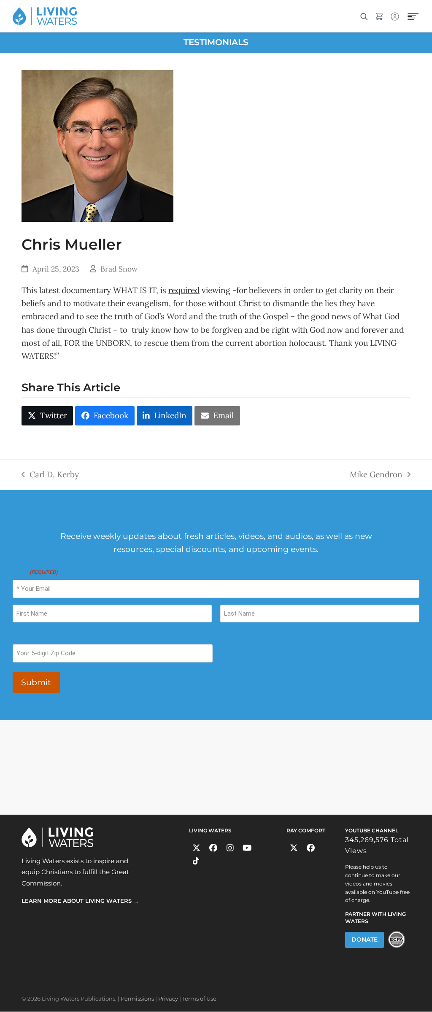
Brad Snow (119, 269)
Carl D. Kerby (50, 473)
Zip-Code (25, 636)
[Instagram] (230, 848)
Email (35, 572)
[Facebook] (213, 848)
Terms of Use (199, 998)
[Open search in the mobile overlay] (364, 16)
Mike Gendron (376, 473)
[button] (47, 415)
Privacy (168, 998)
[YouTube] (247, 848)
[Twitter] (196, 848)
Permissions (137, 998)
